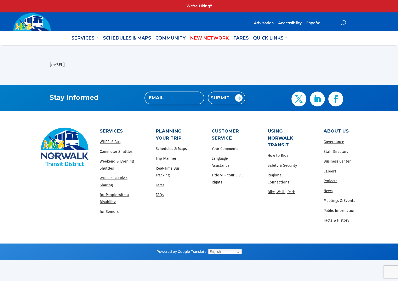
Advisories (264, 23)
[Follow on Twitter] (298, 99)
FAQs (160, 195)
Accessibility (290, 23)
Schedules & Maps (127, 38)
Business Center (337, 161)
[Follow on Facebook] (335, 99)
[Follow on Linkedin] (317, 99)
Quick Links (268, 38)
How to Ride (278, 155)
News (328, 191)
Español (314, 23)
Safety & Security (282, 165)
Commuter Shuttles (116, 151)
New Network (209, 38)
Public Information (340, 210)
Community (170, 38)
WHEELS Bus (110, 142)
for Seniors (109, 211)
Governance (334, 142)
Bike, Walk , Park (281, 192)
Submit (220, 97)
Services (83, 38)
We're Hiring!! (199, 6)
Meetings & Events (339, 200)
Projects (330, 181)
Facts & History (336, 220)
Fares (241, 38)
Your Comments (225, 148)
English (215, 251)
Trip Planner (166, 158)
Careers (330, 171)
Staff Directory (336, 151)
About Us (336, 131)
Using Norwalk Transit (280, 137)
